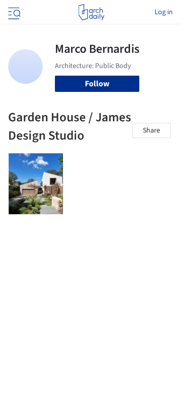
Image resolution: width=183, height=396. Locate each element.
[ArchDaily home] (91, 12)
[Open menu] (13, 12)
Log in (164, 12)
